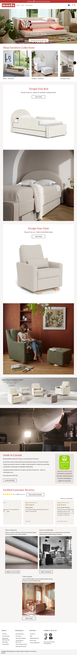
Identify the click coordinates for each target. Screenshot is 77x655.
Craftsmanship (5, 636)
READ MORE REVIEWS (35, 494)
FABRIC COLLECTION (12, 572)
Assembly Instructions (21, 646)
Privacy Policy (5, 644)
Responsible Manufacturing (5, 639)
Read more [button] (36, 515)
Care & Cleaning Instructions (19, 641)
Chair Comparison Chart (21, 644)
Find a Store (18, 636)
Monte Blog (5, 642)
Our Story (4, 634)
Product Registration (35, 642)
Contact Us (32, 634)
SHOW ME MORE (10, 480)
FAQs (31, 636)
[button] (5, 512)
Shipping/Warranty (34, 638)
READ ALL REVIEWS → (67, 498)
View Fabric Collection (21, 638)
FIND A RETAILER (46, 572)
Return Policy (33, 640)
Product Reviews (20, 634)
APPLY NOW (29, 618)
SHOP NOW (38, 97)
